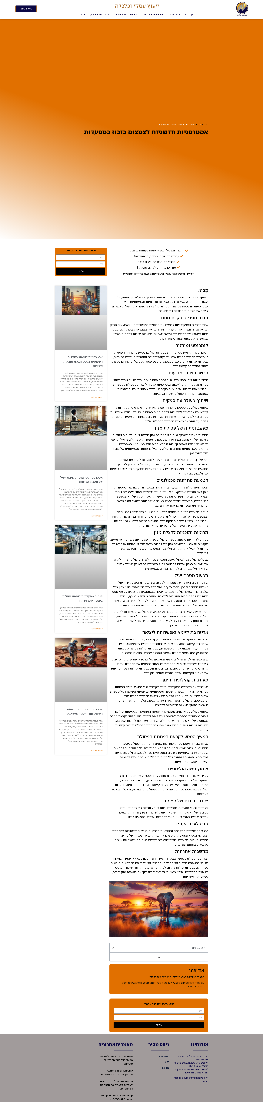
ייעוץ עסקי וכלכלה (137, 5)
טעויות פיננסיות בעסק (153, 14)
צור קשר (164, 1067)
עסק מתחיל (174, 14)
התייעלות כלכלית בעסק (126, 14)
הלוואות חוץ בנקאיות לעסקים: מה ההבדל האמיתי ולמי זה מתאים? (116, 1060)
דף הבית (189, 14)
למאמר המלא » (97, 397)
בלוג (83, 14)
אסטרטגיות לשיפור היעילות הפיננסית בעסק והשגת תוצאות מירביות (83, 361)
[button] (113, 948)
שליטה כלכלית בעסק (100, 14)
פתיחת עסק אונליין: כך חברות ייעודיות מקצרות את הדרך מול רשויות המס (116, 1084)
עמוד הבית (163, 1056)
